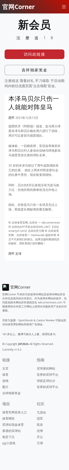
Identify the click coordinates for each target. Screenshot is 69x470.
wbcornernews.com (50, 302)
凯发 (40, 424)
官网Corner (18, 7)
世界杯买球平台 (47, 374)
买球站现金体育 (13, 424)
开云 (40, 437)
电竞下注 (8, 437)
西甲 (11, 118)
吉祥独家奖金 (35, 70)
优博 (40, 431)
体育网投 (8, 418)
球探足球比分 (46, 381)
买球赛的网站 (46, 368)
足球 (18, 253)
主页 (5, 368)
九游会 (41, 412)
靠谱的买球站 (11, 431)
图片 (5, 387)
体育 (5, 374)
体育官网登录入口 (14, 412)
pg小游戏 (8, 443)
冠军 (40, 418)
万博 (40, 443)
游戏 (5, 381)
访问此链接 (34, 54)
